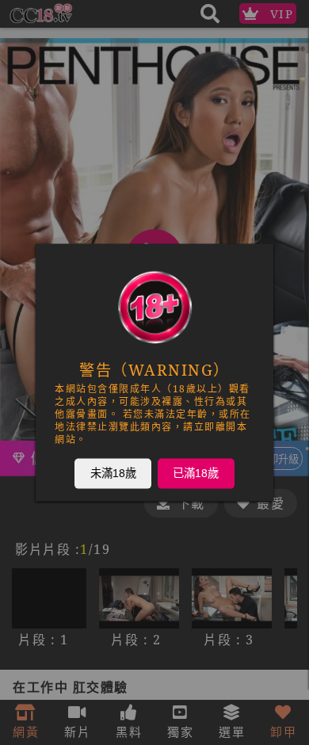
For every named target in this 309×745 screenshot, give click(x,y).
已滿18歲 (196, 473)
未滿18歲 (113, 473)
